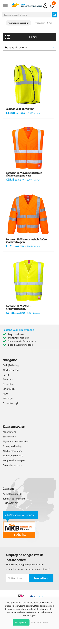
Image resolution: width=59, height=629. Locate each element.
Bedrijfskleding (11, 365)
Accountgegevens (12, 465)
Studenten (8, 384)
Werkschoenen (11, 369)
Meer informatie (39, 622)
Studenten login (11, 403)
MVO (5, 393)
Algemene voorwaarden (15, 441)
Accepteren (21, 622)
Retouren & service (13, 455)
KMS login (8, 398)
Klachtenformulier (12, 450)
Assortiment (9, 431)
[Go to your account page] (45, 8)
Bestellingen (9, 436)
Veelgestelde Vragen (14, 460)
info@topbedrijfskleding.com (20, 514)
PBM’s (6, 374)
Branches (8, 379)
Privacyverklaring (12, 446)
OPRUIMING (9, 388)
